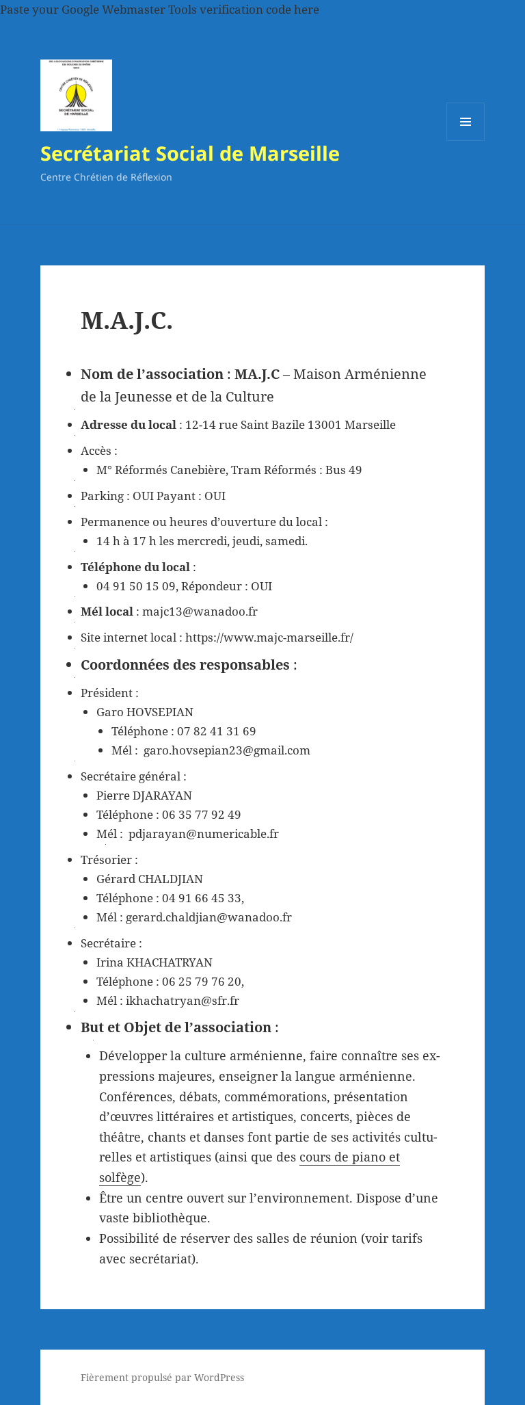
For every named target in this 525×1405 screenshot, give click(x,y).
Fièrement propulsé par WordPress (162, 1377)
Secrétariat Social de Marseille (190, 153)
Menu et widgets (466, 140)
